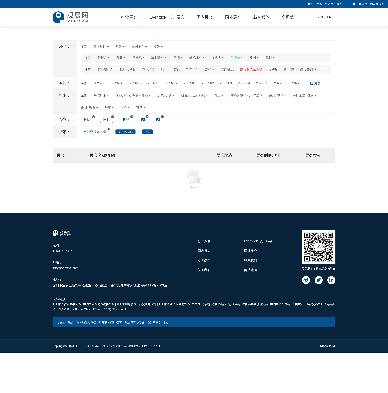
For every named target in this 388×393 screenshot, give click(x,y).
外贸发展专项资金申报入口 (328, 4)
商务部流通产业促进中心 (174, 304)
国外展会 (233, 17)
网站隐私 (325, 346)
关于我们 (204, 270)
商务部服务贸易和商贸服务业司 (137, 304)
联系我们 (290, 17)
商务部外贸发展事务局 (67, 304)
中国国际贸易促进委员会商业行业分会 (216, 304)
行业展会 (129, 17)
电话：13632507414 (63, 247)
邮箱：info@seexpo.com (66, 265)
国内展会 (205, 17)
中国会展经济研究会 (255, 304)
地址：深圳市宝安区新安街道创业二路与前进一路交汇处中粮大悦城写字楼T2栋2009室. (110, 282)
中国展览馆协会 (280, 304)
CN (320, 17)
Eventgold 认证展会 (167, 17)
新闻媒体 (261, 17)
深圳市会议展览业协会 (86, 309)
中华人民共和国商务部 (370, 4)
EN (329, 17)
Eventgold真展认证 (114, 309)
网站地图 (250, 270)
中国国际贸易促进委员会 (99, 304)
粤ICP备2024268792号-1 (144, 346)
